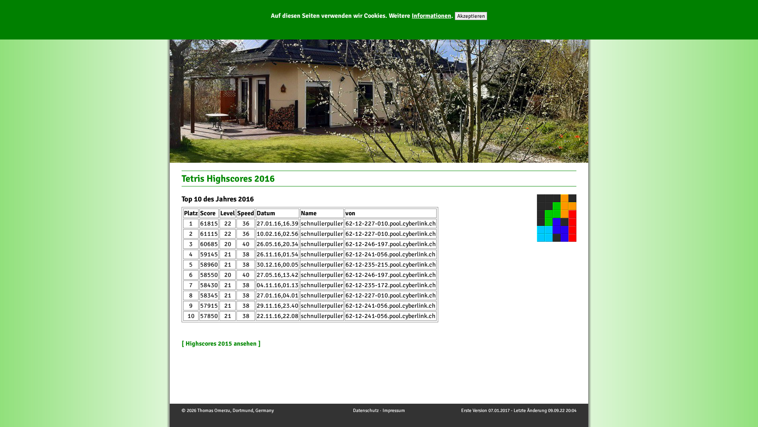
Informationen (431, 16)
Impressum (394, 411)
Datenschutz (366, 411)
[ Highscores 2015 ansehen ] (221, 344)
